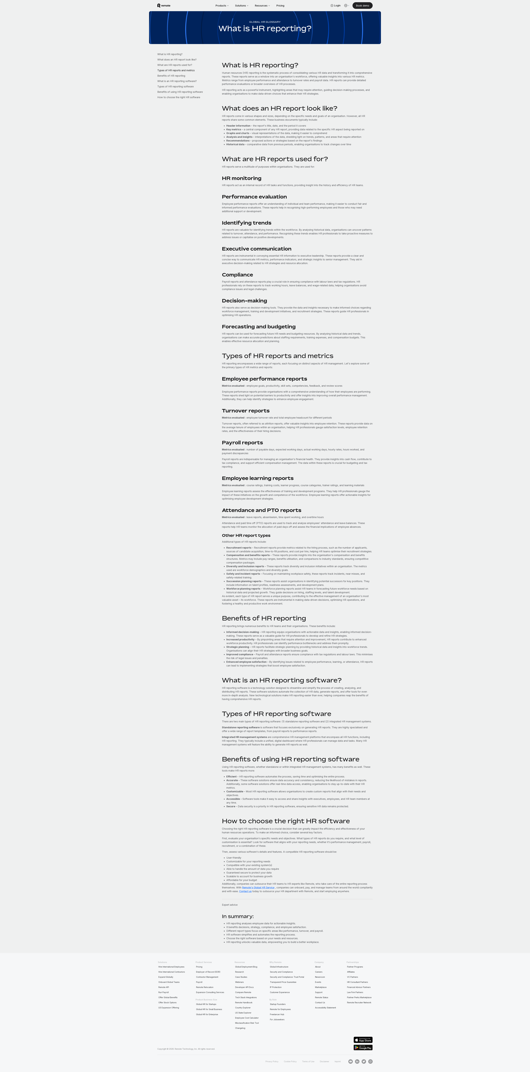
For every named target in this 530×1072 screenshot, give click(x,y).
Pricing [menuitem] (199, 967)
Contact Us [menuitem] (320, 1002)
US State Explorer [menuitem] (243, 1013)
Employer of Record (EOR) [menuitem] (208, 972)
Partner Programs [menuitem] (355, 967)
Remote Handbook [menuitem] (243, 1002)
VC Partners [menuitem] (352, 977)
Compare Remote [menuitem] (243, 992)
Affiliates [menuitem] (351, 972)
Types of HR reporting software (175, 86)
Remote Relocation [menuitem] (204, 987)
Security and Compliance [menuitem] (281, 972)
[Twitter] (364, 1061)
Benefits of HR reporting (171, 75)
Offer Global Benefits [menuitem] (167, 997)
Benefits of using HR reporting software (180, 91)
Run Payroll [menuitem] (163, 992)
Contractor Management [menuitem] (207, 977)
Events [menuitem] (318, 982)
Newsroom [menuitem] (320, 977)
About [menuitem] (317, 967)
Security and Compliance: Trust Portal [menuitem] (287, 977)
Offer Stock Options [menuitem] (167, 1002)
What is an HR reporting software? (177, 81)
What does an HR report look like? (177, 59)
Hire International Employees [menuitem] (171, 967)
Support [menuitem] (318, 992)
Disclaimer (324, 1061)
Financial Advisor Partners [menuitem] (359, 987)
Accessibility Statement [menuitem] (325, 1007)
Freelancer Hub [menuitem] (277, 1014)
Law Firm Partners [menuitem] (355, 992)
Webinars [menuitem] (239, 982)
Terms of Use (308, 1061)
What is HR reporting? (169, 54)
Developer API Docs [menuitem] (244, 987)
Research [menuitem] (239, 972)
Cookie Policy (290, 1061)
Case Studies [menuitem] (241, 977)
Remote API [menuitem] (163, 987)
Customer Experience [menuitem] (280, 992)
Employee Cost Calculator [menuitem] (247, 1018)
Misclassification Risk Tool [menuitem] (247, 1023)
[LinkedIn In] (357, 1061)
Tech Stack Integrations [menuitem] (246, 997)
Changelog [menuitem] (240, 1028)
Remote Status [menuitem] (321, 997)
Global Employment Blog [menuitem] (246, 967)
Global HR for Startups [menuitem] (206, 1004)
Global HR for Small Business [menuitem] (209, 1009)
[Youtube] (350, 1061)
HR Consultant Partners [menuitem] (357, 982)
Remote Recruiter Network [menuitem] (359, 1002)
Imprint (338, 1061)
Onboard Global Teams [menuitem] (169, 982)
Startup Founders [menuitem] (278, 1004)
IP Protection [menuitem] (276, 987)
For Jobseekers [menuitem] (277, 1019)
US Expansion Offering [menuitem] (168, 1007)
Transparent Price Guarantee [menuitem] (283, 982)
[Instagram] (370, 1061)
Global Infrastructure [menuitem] (279, 967)
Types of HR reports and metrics (176, 70)
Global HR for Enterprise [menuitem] (207, 1014)
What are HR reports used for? (174, 64)
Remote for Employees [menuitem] (280, 1009)
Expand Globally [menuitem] (165, 977)
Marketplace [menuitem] (321, 987)
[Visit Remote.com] (163, 5)
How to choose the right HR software (178, 97)
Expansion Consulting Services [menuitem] (210, 992)
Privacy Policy (272, 1061)
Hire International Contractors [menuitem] (171, 972)
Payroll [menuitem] (199, 982)
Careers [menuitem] (318, 972)
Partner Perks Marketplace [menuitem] (359, 997)
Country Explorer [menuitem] (243, 1007)
